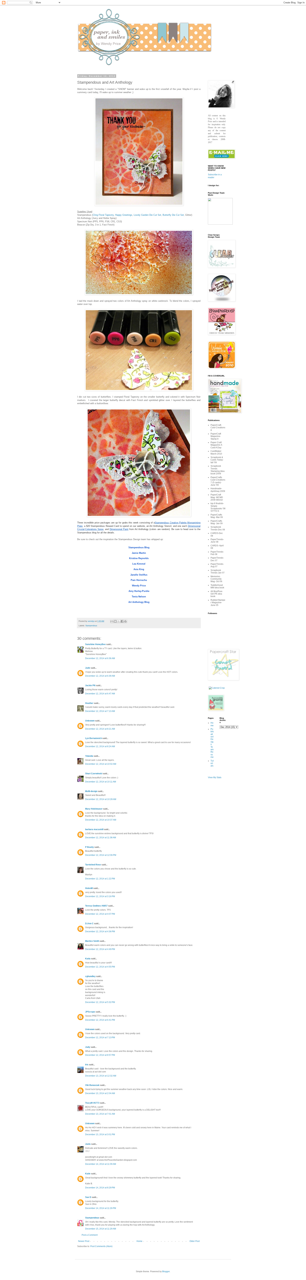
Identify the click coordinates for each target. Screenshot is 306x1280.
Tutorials (212, 763)
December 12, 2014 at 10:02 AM (100, 764)
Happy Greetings (123, 215)
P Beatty (89, 847)
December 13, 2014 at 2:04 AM (100, 1093)
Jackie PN (90, 685)
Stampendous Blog (138, 547)
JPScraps (90, 1012)
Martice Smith (92, 941)
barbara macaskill (94, 829)
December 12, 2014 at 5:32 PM (100, 1002)
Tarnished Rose (93, 864)
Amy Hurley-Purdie (139, 591)
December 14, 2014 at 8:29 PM (100, 1187)
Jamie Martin (139, 553)
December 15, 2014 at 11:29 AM (100, 1229)
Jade (87, 668)
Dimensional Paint (119, 529)
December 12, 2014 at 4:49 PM (100, 949)
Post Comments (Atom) (101, 1246)
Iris (86, 1064)
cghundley (90, 976)
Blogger (166, 1271)
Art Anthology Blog (138, 602)
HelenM (89, 888)
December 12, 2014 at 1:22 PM (100, 878)
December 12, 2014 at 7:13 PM (100, 1037)
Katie (87, 1173)
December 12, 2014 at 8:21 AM (100, 729)
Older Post (194, 1241)
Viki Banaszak (92, 1085)
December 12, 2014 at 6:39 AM (100, 676)
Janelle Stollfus (138, 574)
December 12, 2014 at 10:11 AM (100, 781)
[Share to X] (118, 621)
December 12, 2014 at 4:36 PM (100, 931)
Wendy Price (139, 585)
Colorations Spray (94, 529)
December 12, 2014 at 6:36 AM (100, 658)
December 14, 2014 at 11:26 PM (100, 1208)
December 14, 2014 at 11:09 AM (100, 1164)
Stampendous (91, 625)
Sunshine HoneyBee (95, 644)
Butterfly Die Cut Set (173, 215)
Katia (87, 958)
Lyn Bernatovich (93, 738)
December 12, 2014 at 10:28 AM (100, 799)
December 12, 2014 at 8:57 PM (100, 1055)
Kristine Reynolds (139, 558)
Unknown (90, 721)
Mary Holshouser (94, 809)
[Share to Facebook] (122, 621)
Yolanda (89, 756)
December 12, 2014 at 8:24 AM (100, 746)
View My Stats (214, 777)
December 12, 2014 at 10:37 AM (100, 820)
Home (139, 1241)
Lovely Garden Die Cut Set (147, 215)
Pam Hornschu (139, 580)
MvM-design (91, 791)
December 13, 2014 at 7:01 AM (100, 1114)
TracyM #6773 (92, 1103)
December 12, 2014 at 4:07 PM (100, 914)
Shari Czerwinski (93, 773)
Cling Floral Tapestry (103, 215)
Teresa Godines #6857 (96, 906)
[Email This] (112, 621)
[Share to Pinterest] (125, 621)
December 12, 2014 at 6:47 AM (100, 693)
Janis (88, 1144)
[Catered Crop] (217, 688)
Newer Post (83, 1241)
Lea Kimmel (138, 563)
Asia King (139, 569)
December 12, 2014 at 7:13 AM (100, 711)
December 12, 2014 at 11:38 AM (100, 837)
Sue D (88, 1197)
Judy (87, 1047)
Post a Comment (90, 1235)
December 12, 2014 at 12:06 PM (100, 855)
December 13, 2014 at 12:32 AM (100, 1076)
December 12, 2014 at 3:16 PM (100, 896)
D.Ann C (89, 923)
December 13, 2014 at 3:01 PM (100, 1134)
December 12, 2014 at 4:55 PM (100, 967)
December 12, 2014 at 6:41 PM (100, 1020)
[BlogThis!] (115, 621)
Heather (89, 703)
